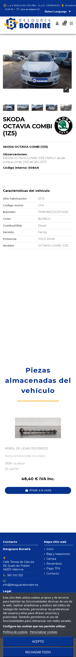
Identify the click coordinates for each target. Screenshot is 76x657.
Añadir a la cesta (40, 490)
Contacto (52, 573)
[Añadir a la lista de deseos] (70, 417)
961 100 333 (15, 575)
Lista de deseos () (29, 9)
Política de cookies (15, 632)
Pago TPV (53, 568)
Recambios (54, 563)
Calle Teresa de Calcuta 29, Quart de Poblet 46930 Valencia (18, 565)
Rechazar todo (38, 652)
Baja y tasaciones (58, 554)
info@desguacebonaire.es (20, 585)
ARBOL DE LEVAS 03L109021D (26, 448)
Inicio (50, 549)
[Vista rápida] (70, 423)
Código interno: (15, 167)
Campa (51, 559)
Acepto (38, 641)
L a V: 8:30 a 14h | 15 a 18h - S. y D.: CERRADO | (34, 5)
